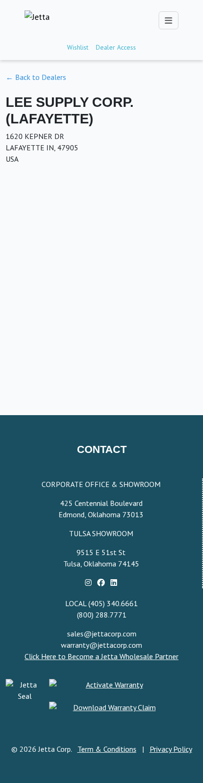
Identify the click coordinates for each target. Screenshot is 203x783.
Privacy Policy (171, 749)
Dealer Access (116, 47)
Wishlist (77, 47)
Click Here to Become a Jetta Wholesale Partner (101, 656)
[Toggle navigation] (168, 20)
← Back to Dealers (36, 77)
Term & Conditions (106, 749)
